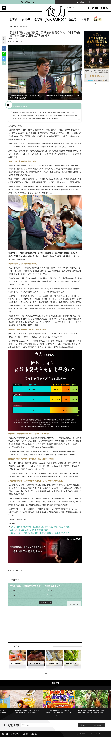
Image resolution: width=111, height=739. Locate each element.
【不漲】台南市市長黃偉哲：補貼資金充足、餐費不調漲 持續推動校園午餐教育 (40, 526)
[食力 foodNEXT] (55, 14)
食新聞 (38, 19)
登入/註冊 (70, 8)
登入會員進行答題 (46, 602)
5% (51, 590)
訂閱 (83, 725)
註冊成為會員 (96, 725)
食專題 (13, 19)
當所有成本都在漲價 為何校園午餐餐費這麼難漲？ (29, 530)
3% (14, 595)
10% (51, 595)
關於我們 (5, 734)
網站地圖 (34, 734)
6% (14, 590)
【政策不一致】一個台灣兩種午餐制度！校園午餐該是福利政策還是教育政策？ (40, 533)
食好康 (97, 19)
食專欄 (85, 19)
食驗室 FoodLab (27, 2)
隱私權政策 (15, 734)
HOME (10, 27)
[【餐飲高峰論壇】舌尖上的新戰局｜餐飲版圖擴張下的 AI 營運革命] (96, 56)
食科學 (26, 19)
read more (74, 606)
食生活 (73, 19)
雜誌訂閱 (25, 734)
